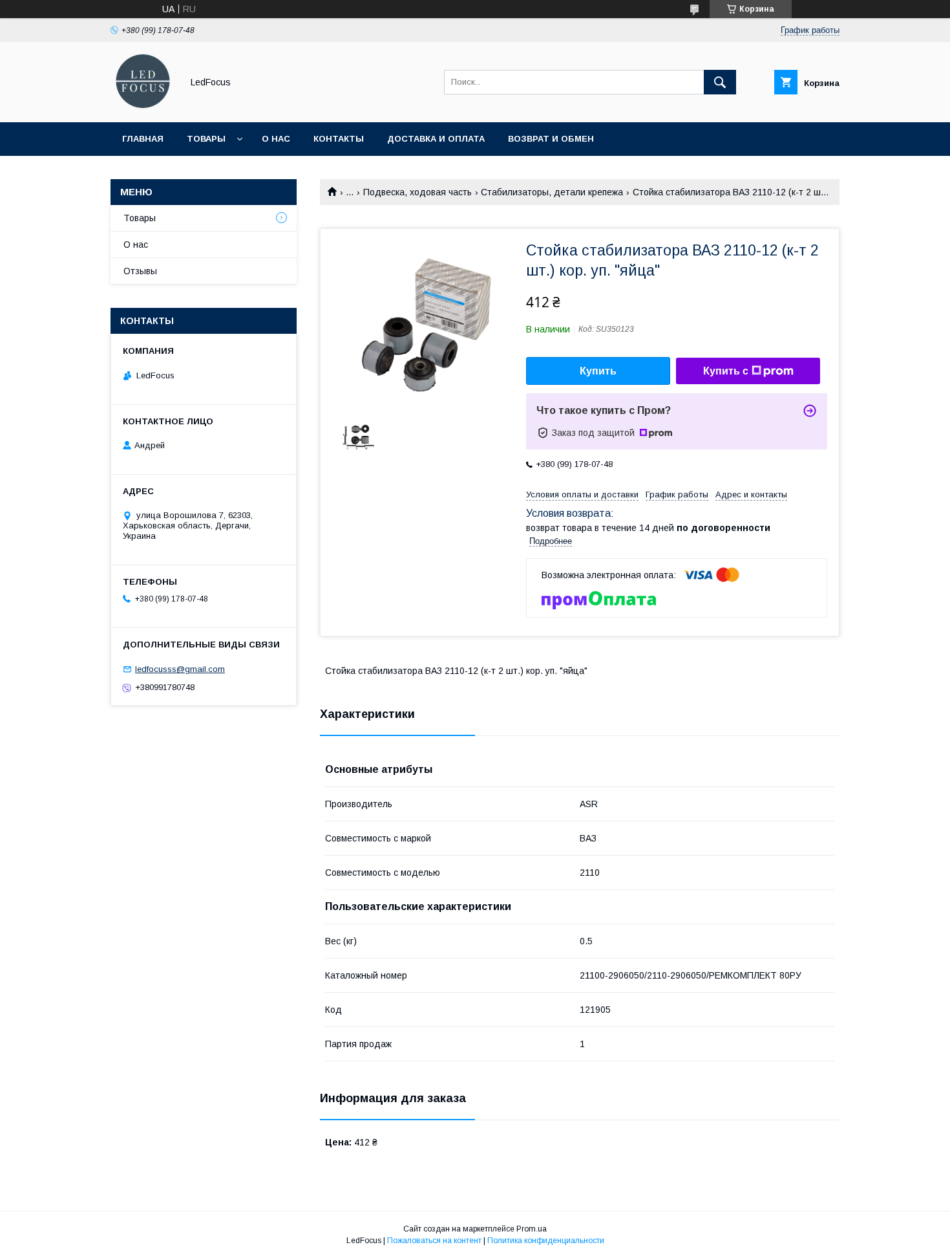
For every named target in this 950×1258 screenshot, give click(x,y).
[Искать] (720, 82)
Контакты (338, 139)
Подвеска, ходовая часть (417, 192)
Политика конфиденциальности (545, 1240)
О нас (276, 139)
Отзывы (140, 271)
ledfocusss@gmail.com (180, 669)
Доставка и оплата (436, 139)
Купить (598, 370)
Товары (206, 139)
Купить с (725, 370)
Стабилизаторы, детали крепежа (552, 192)
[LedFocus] (143, 105)
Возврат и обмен (551, 139)
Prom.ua (531, 1228)
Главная (143, 139)
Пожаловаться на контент (434, 1240)
